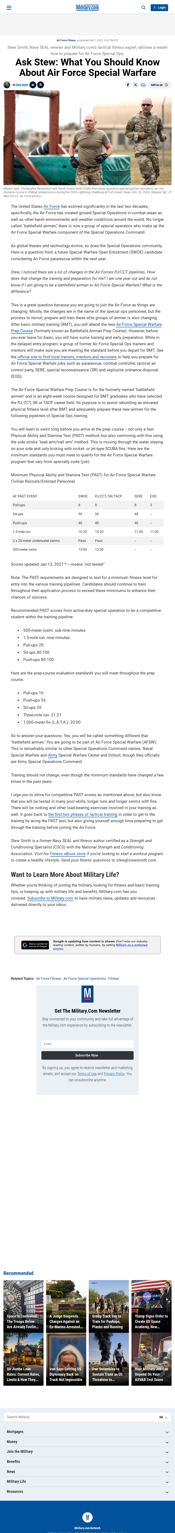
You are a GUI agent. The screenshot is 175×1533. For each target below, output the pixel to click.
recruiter (107, 356)
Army (52, 755)
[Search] (143, 7)
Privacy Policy (114, 1073)
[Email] (143, 84)
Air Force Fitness (66, 40)
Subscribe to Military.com (50, 898)
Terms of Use (87, 1073)
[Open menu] (9, 7)
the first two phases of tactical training (82, 814)
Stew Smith (22, 84)
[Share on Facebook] (127, 84)
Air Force (52, 206)
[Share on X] (135, 84)
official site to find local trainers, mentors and (59, 356)
